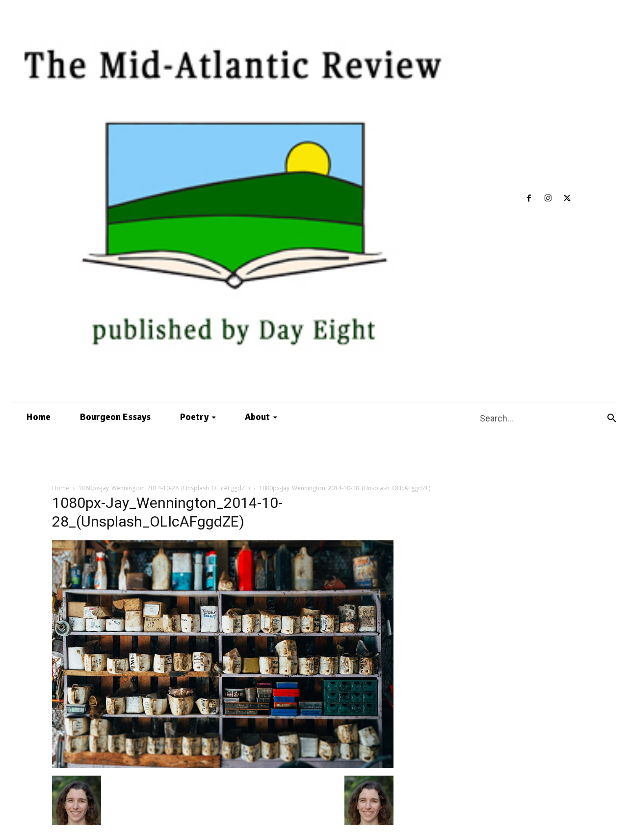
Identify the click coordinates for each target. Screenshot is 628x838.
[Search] (611, 417)
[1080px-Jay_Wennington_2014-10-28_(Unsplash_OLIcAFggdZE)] (222, 765)
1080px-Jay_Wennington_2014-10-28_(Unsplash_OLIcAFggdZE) (164, 488)
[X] (567, 199)
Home (60, 488)
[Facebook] (529, 199)
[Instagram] (548, 199)
